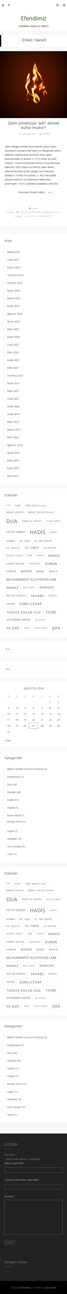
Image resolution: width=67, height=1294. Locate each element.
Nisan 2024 (13, 290)
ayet (18, 505)
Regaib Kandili (16, 595)
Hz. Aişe (25, 540)
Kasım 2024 (13, 267)
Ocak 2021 (13, 398)
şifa (56, 628)
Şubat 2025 (13, 252)
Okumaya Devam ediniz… (32, 192)
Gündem (12, 792)
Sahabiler (12, 838)
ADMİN (45, 133)
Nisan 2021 (13, 383)
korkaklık (35, 563)
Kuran (51, 563)
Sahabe (37, 595)
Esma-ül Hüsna (32, 521)
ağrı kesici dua (35, 505)
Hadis (10, 799)
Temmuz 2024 (15, 275)
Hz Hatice (49, 547)
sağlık (52, 595)
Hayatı (11, 807)
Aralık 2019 (13, 414)
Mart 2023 (13, 329)
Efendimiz (33, 18)
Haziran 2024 (14, 282)
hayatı (53, 532)
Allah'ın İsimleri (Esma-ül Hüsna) (25, 769)
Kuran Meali (13, 815)
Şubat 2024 (13, 298)
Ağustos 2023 (15, 313)
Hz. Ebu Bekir (43, 540)
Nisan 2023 (13, 321)
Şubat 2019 (13, 429)
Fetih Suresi (15, 532)
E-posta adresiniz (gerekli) (22, 1179)
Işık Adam (50, 1287)
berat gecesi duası (41, 512)
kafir (32, 212)
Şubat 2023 (13, 337)
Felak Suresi (53, 521)
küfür (39, 212)
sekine (10, 603)
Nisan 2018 (13, 452)
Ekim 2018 (13, 437)
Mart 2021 (13, 391)
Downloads (13, 776)
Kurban (11, 571)
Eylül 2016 (12, 468)
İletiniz (9, 1196)
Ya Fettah (40, 620)
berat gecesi (15, 512)
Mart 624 (12, 476)
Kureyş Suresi (14, 821)
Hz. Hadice (13, 547)
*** (8, 505)
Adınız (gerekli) (15, 1163)
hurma (10, 540)
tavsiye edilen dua (23, 612)
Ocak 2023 (13, 344)
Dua (9, 784)
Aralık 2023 (13, 306)
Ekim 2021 (13, 367)
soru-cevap (30, 603)
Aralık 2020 (13, 406)
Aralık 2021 (13, 360)
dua (11, 521)
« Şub (7, 740)
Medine (26, 571)
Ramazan (47, 587)
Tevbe (50, 612)
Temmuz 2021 (15, 375)
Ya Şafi (12, 628)
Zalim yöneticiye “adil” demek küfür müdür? (33, 125)
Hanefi (24, 212)
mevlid (53, 571)
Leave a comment (39, 216)
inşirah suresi (14, 555)
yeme (26, 628)
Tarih (10, 854)
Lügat (10, 831)
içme (29, 555)
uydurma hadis (18, 620)
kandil (54, 555)
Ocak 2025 (13, 259)
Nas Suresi (29, 587)
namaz (12, 587)
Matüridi (48, 212)
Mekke (40, 571)
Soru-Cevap (13, 846)
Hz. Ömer (32, 548)
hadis (38, 532)
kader (40, 555)
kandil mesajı (15, 563)
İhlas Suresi (41, 628)
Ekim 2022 (13, 352)
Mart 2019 (13, 421)
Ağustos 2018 (15, 445)
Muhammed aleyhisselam (31, 579)
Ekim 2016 (13, 460)
